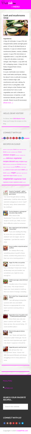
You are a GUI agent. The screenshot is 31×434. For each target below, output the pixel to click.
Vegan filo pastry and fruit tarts (18, 347)
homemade (8, 164)
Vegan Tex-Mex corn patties (17, 262)
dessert (12, 161)
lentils (23, 164)
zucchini (24, 182)
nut (20, 167)
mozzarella (13, 167)
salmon (26, 169)
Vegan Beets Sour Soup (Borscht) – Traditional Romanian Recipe (18, 315)
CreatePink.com (22, 431)
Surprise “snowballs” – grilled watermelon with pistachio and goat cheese (17, 192)
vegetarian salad (17, 182)
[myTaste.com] (8, 388)
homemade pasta (13, 164)
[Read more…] (8, 102)
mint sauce (8, 167)
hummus (19, 164)
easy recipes (19, 161)
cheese (20, 152)
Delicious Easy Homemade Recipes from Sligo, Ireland (12, 2)
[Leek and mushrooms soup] (15, 35)
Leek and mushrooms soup (14, 16)
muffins (17, 167)
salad (23, 169)
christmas (17, 155)
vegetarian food (20, 179)
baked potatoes (10, 149)
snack (4, 173)
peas (4, 169)
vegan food (6, 175)
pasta (25, 167)
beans (15, 149)
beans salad (19, 149)
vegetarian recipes (8, 182)
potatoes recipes (9, 169)
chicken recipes (9, 155)
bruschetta (8, 152)
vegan (13, 173)
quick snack (17, 169)
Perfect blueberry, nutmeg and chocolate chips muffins (17, 212)
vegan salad (19, 175)
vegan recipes (13, 175)
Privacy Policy (7, 381)
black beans (24, 149)
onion (23, 167)
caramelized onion (14, 152)
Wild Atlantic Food (19, 118)
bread (4, 152)
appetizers (5, 149)
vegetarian (8, 178)
